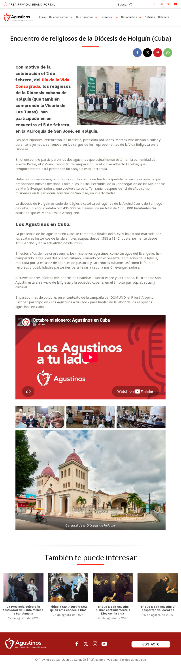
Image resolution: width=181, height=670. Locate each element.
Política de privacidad (103, 659)
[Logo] (19, 17)
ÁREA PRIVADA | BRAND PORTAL (32, 4)
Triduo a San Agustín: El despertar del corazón (157, 608)
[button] (125, 4)
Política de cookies (133, 659)
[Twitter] (86, 644)
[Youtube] (175, 4)
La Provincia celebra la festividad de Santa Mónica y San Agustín (23, 610)
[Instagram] (161, 4)
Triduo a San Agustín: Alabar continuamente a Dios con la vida (113, 610)
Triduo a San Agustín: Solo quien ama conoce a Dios (68, 608)
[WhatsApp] (167, 52)
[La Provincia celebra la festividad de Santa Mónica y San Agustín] (23, 587)
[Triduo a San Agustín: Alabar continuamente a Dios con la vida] (113, 587)
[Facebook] (154, 4)
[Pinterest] (157, 52)
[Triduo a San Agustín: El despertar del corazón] (158, 587)
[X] (168, 4)
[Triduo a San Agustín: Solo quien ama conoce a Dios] (68, 587)
